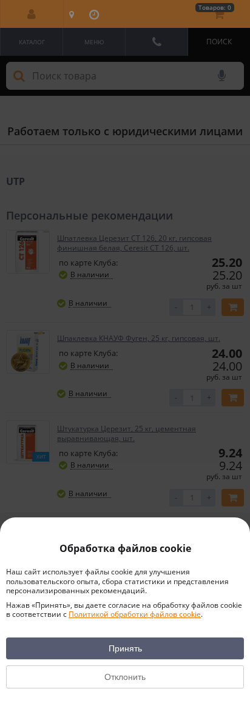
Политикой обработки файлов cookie (135, 614)
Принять (125, 648)
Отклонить (125, 677)
